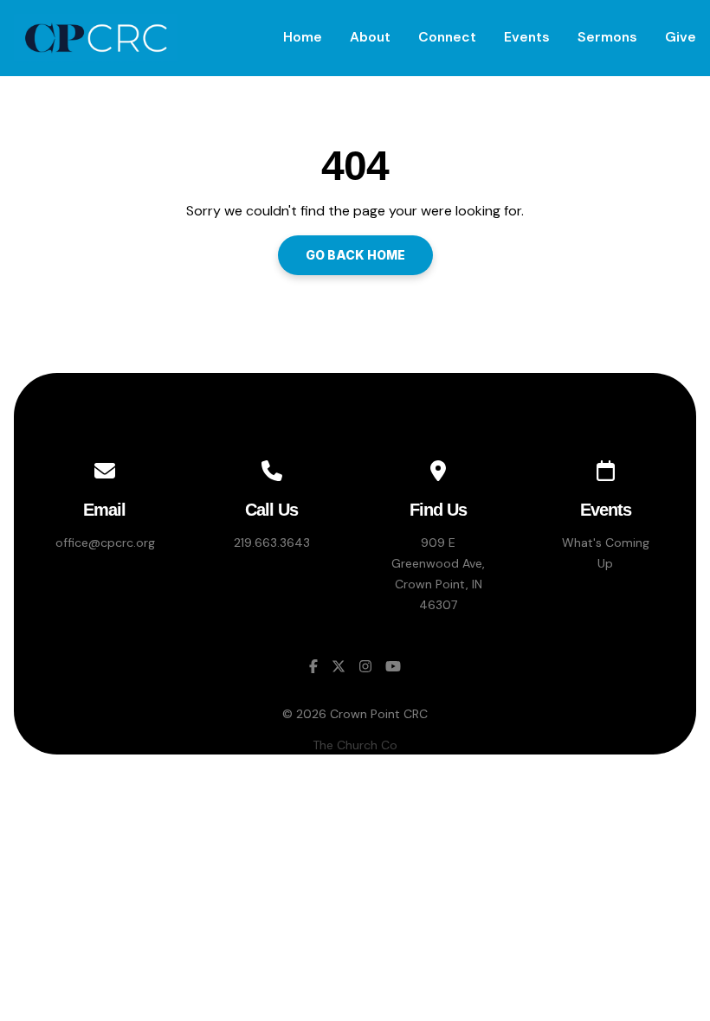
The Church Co (355, 745)
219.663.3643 (272, 542)
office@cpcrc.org (105, 542)
